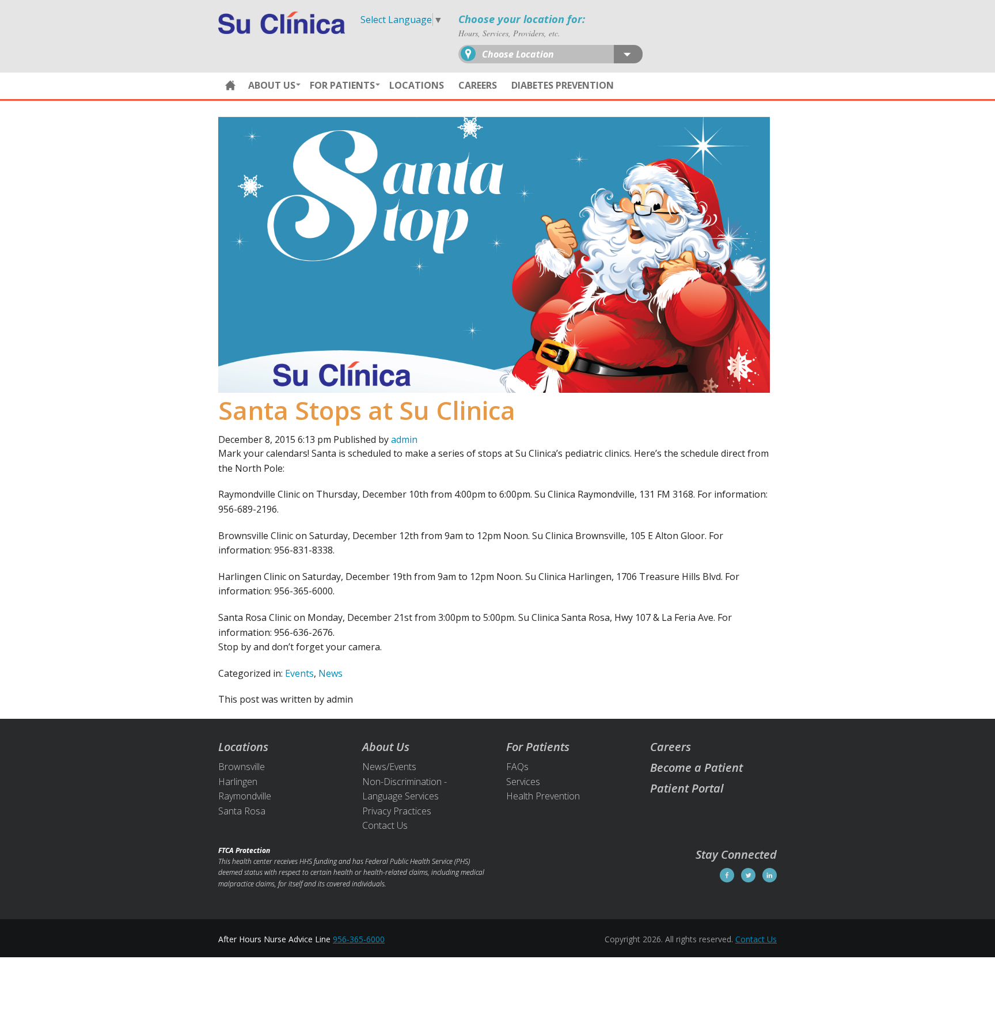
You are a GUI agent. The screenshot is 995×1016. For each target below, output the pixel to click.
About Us (271, 85)
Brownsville (241, 766)
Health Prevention (543, 796)
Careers (477, 85)
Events (299, 673)
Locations (416, 85)
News (330, 673)
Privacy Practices (396, 811)
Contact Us (385, 825)
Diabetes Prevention (562, 85)
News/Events (389, 766)
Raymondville (244, 796)
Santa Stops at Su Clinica (366, 410)
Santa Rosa (241, 811)
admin (404, 439)
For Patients (342, 85)
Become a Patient (696, 767)
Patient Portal (687, 788)
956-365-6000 (359, 939)
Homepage (230, 86)
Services (523, 781)
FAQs (517, 766)
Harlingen (237, 781)
